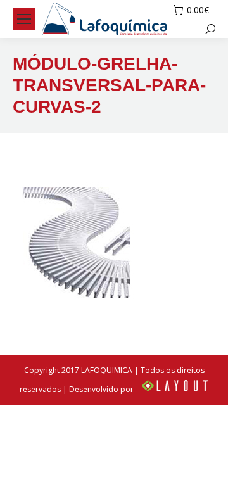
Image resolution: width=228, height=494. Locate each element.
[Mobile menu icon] (24, 19)
